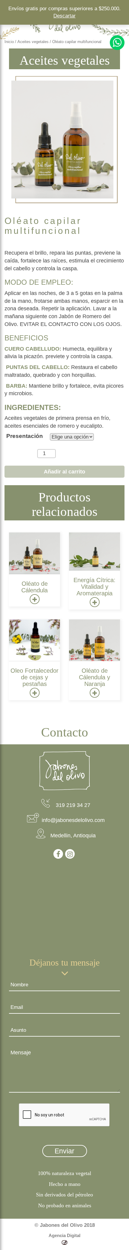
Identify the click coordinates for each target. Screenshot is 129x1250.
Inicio (9, 41)
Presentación (24, 436)
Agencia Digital (64, 1235)
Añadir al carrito (64, 472)
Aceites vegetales (33, 41)
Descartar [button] (64, 16)
